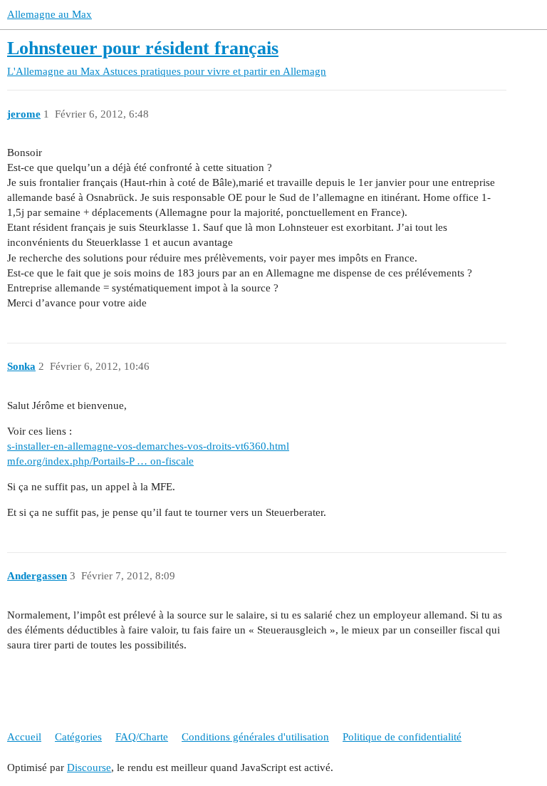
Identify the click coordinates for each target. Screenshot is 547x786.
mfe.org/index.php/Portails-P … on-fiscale (100, 461)
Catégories (78, 737)
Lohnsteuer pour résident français (142, 48)
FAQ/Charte (141, 737)
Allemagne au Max (49, 14)
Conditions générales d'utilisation (255, 737)
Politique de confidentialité (402, 737)
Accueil (24, 737)
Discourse (89, 767)
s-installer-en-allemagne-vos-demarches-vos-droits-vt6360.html (148, 446)
